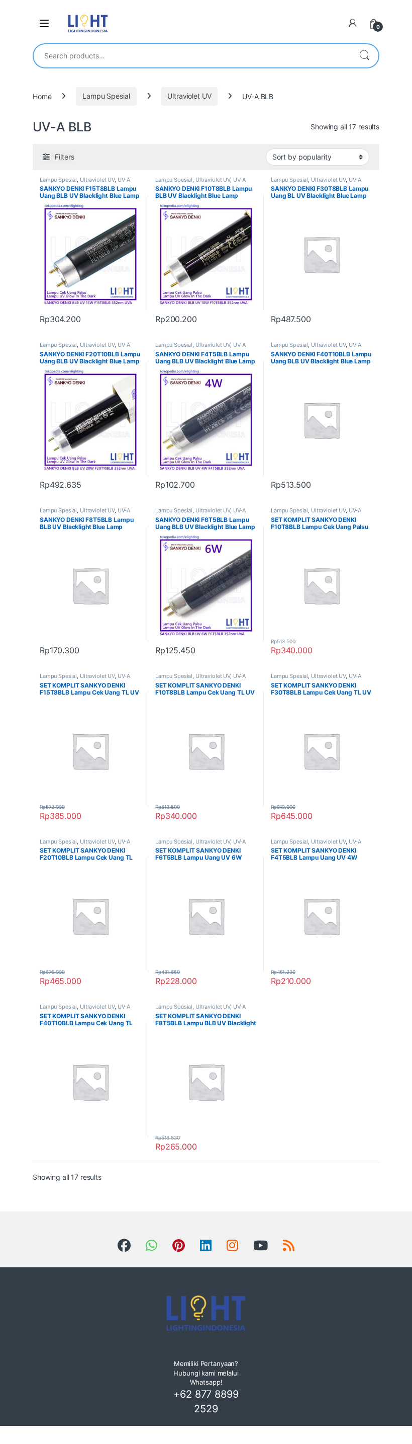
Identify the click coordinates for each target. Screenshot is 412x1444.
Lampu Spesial (106, 96)
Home (42, 96)
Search (364, 55)
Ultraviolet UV (189, 96)
